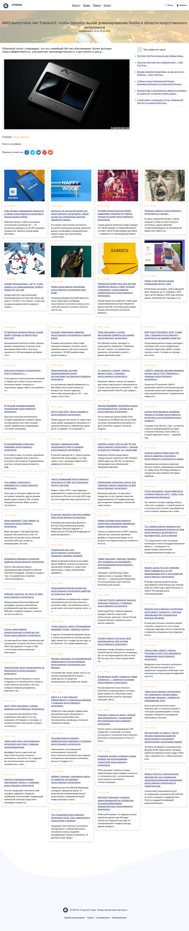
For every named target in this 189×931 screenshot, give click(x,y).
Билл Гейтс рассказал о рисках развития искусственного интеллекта (24, 707)
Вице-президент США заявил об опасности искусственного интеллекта (21, 523)
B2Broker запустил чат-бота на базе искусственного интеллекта (23, 595)
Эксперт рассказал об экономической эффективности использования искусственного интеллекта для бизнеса (71, 663)
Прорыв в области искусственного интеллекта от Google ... (163, 212)
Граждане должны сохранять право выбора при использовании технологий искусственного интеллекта (117, 760)
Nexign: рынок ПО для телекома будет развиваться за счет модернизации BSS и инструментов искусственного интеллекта (164, 572)
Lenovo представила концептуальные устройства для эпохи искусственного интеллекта (22, 632)
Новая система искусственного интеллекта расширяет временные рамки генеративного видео (116, 523)
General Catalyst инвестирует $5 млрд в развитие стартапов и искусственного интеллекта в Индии (164, 456)
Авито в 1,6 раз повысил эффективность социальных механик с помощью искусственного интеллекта (71, 701)
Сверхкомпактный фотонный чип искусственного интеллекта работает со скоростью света (71, 591)
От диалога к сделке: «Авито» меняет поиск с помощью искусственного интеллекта (114, 373)
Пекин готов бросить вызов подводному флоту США (159, 282)
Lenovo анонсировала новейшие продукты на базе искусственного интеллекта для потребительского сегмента (163, 416)
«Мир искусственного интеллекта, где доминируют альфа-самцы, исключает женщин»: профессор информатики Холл (163, 696)
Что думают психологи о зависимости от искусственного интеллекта (21, 485)
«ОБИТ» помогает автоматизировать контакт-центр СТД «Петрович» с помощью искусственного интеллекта (164, 375)
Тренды (86, 5)
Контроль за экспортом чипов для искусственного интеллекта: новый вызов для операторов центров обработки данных (70, 215)
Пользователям (102, 918)
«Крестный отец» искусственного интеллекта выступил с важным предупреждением (22, 744)
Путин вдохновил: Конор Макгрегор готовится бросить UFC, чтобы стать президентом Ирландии (164, 494)
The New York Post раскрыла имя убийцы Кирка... (160, 56)
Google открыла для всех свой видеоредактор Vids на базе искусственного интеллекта (114, 641)
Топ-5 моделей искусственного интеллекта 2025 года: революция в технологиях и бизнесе (70, 817)
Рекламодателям (119, 918)
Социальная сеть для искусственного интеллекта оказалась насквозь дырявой (66, 553)
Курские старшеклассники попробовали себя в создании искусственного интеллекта (67, 447)
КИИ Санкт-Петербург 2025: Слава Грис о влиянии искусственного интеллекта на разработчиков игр (163, 335)
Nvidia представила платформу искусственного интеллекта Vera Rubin (68, 290)
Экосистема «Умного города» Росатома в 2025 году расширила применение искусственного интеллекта (163, 655)
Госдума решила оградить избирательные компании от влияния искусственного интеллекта (71, 741)
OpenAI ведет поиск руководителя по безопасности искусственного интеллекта (24, 670)
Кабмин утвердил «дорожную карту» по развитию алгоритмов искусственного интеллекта (71, 779)
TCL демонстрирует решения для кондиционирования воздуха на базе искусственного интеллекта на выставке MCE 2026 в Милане (164, 531)
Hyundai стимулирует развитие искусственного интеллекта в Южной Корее (71, 335)
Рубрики (97, 5)
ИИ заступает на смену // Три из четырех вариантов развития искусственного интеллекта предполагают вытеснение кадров (163, 737)
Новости (76, 5)
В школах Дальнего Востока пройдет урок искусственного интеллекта (71, 516)
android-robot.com (20, 137)
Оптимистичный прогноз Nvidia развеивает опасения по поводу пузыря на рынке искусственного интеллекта (115, 215)
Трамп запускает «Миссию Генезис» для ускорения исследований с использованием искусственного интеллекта (117, 563)
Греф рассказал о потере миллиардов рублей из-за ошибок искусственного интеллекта (116, 335)
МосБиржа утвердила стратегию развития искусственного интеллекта (24, 560)
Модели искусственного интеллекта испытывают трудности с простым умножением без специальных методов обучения (164, 613)
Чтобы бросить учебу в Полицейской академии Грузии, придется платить (71, 628)
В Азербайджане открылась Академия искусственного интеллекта (19, 447)
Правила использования (74, 918)
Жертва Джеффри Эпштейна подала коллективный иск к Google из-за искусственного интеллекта (118, 408)
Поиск (170, 5)
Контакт (107, 5)
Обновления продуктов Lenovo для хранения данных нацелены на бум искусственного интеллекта (117, 485)
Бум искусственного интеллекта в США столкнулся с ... (22, 372)
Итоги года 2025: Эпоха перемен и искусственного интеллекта (69, 413)
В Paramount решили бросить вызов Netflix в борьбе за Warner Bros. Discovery (23, 335)
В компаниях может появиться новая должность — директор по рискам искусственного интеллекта (117, 679)
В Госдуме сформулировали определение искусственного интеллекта (20, 408)
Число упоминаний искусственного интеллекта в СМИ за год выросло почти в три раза (70, 482)
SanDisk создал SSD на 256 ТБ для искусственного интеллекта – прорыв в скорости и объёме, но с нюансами (118, 447)
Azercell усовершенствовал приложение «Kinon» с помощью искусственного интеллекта (21, 782)
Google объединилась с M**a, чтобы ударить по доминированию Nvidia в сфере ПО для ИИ (23, 287)
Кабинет (183, 5)
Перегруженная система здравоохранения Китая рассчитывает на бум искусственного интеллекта (71, 375)
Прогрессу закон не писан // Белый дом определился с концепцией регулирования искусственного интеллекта (116, 719)
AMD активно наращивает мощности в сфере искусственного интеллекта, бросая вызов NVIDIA (24, 214)
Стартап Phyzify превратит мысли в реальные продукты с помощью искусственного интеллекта (117, 603)
